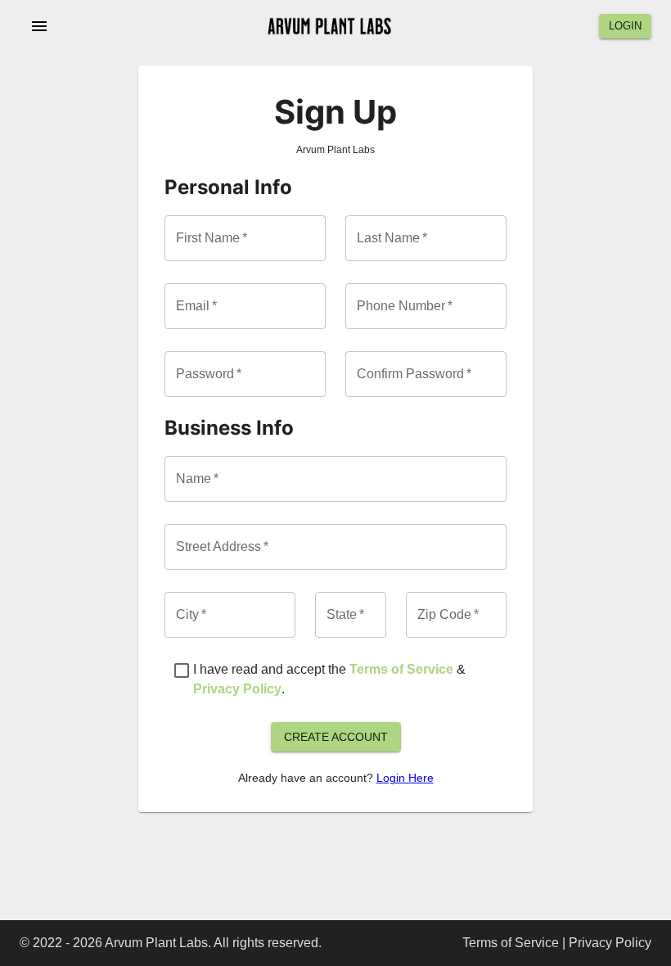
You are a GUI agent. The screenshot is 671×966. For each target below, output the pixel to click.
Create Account (336, 736)
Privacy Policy (237, 689)
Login (625, 26)
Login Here (405, 777)
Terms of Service (401, 669)
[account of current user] (39, 26)
